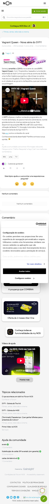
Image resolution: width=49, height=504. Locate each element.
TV (16, 157)
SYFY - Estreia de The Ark (11, 403)
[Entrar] (4, 17)
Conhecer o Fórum (9, 399)
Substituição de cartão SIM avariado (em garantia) (20, 451)
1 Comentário (7, 447)
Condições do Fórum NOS (15, 474)
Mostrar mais (24, 380)
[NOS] (7, 3)
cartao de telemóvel (9, 458)
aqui (6, 133)
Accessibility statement (35, 474)
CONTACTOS (15, 482)
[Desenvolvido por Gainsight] (24, 470)
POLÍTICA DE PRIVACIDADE (33, 482)
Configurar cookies (23, 278)
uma (10, 157)
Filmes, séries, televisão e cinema (16, 32)
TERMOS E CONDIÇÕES (21, 491)
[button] (2, 12)
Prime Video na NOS (9, 427)
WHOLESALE (37, 491)
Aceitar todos (24, 271)
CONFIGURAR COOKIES (16, 487)
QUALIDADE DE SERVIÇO (37, 487)
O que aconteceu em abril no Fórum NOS (17, 396)
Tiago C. (8, 53)
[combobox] (24, 17)
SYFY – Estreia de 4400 (10, 410)
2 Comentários (7, 454)
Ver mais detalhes (34, 264)
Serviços (5, 430)
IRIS (4, 157)
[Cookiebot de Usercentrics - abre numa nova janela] (35, 224)
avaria (4, 444)
